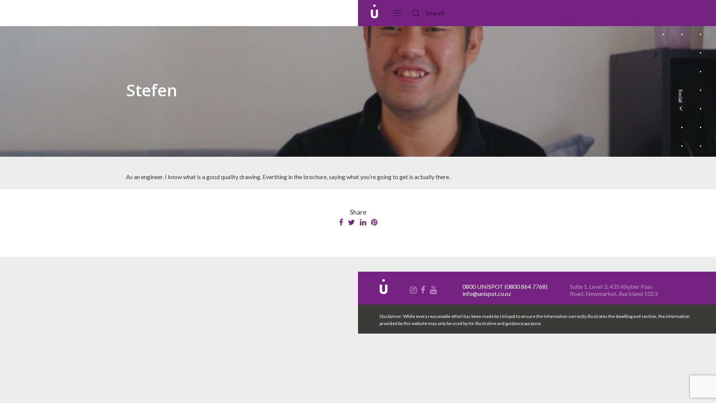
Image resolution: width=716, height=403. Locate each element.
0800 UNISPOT (482, 286)
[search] (416, 13)
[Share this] (341, 222)
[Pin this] (374, 222)
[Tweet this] (352, 222)
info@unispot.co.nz (486, 293)
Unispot (59, 13)
